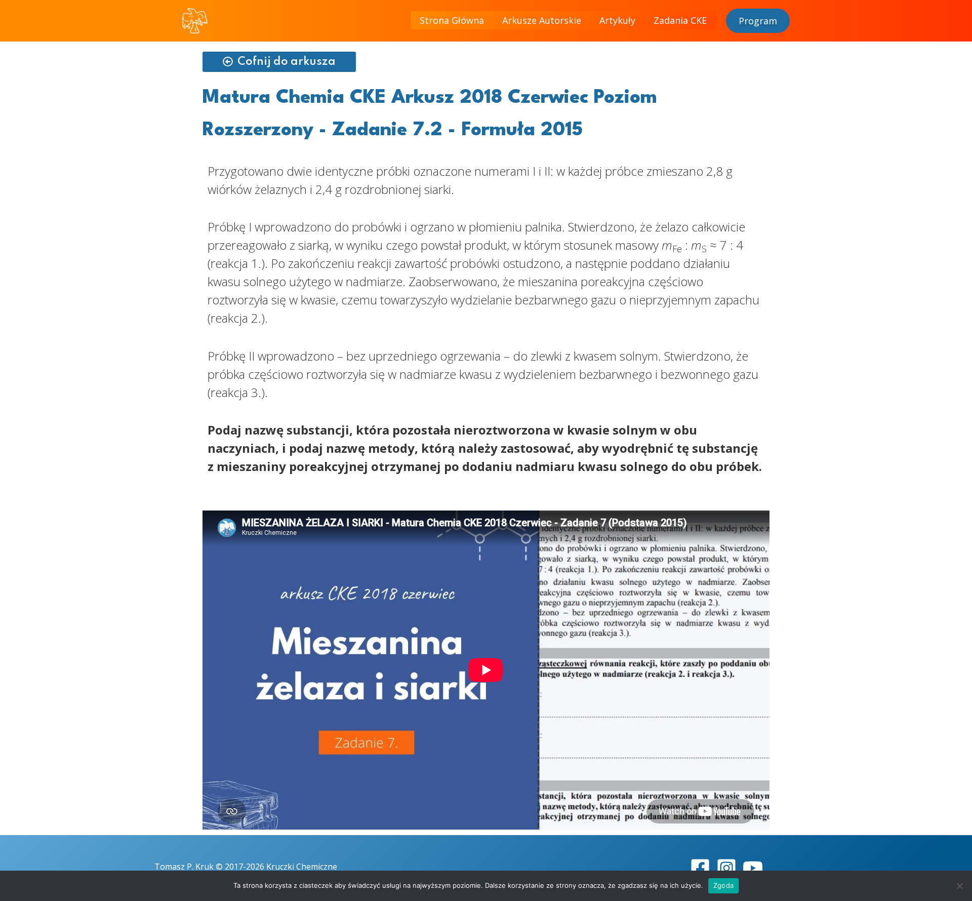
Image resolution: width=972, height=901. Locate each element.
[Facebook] (700, 868)
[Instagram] (726, 868)
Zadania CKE (680, 20)
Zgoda (723, 885)
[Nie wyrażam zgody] (959, 886)
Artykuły (617, 20)
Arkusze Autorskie (541, 20)
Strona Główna (452, 20)
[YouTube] (753, 868)
